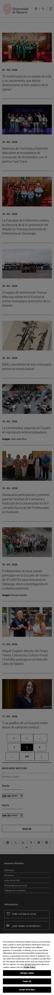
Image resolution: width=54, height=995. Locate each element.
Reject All (27, 981)
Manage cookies (27, 973)
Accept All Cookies (27, 989)
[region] (27, 964)
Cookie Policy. (29, 967)
